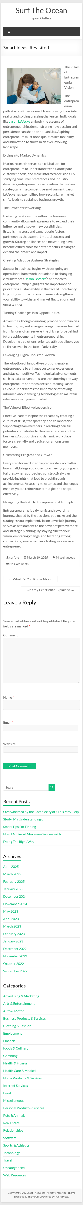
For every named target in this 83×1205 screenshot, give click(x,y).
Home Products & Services (22, 1078)
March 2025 (12, 874)
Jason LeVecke (19, 121)
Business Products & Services (24, 1018)
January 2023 (13, 941)
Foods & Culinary (15, 1048)
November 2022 (15, 956)
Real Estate (11, 1123)
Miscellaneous (65, 557)
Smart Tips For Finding (19, 827)
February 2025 (14, 881)
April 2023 (11, 919)
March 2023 (12, 926)
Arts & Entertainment (19, 1003)
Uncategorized (14, 1168)
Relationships (13, 1130)
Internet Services (15, 1085)
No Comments (19, 564)
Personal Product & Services (23, 1108)
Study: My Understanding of (23, 819)
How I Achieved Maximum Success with (32, 834)
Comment (10, 635)
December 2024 (15, 896)
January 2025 (13, 889)
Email (8, 722)
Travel (7, 1160)
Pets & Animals (14, 1115)
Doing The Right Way (18, 841)
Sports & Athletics (16, 1145)
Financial (9, 1041)
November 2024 (15, 904)
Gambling (10, 1056)
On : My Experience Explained (50, 590)
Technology (11, 1153)
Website (9, 744)
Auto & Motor (13, 1011)
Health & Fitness (15, 1063)
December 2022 (15, 949)
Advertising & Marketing (21, 996)
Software (9, 1138)
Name (8, 697)
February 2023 (14, 934)
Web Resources (14, 1175)
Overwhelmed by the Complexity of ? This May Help (41, 812)
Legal (7, 1093)
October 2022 (13, 963)
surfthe (14, 557)
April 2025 (11, 866)
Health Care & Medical (19, 1071)
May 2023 (10, 911)
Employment (12, 1033)
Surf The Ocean (41, 10)
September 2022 (15, 971)
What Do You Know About (30, 579)
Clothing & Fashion (17, 1026)
